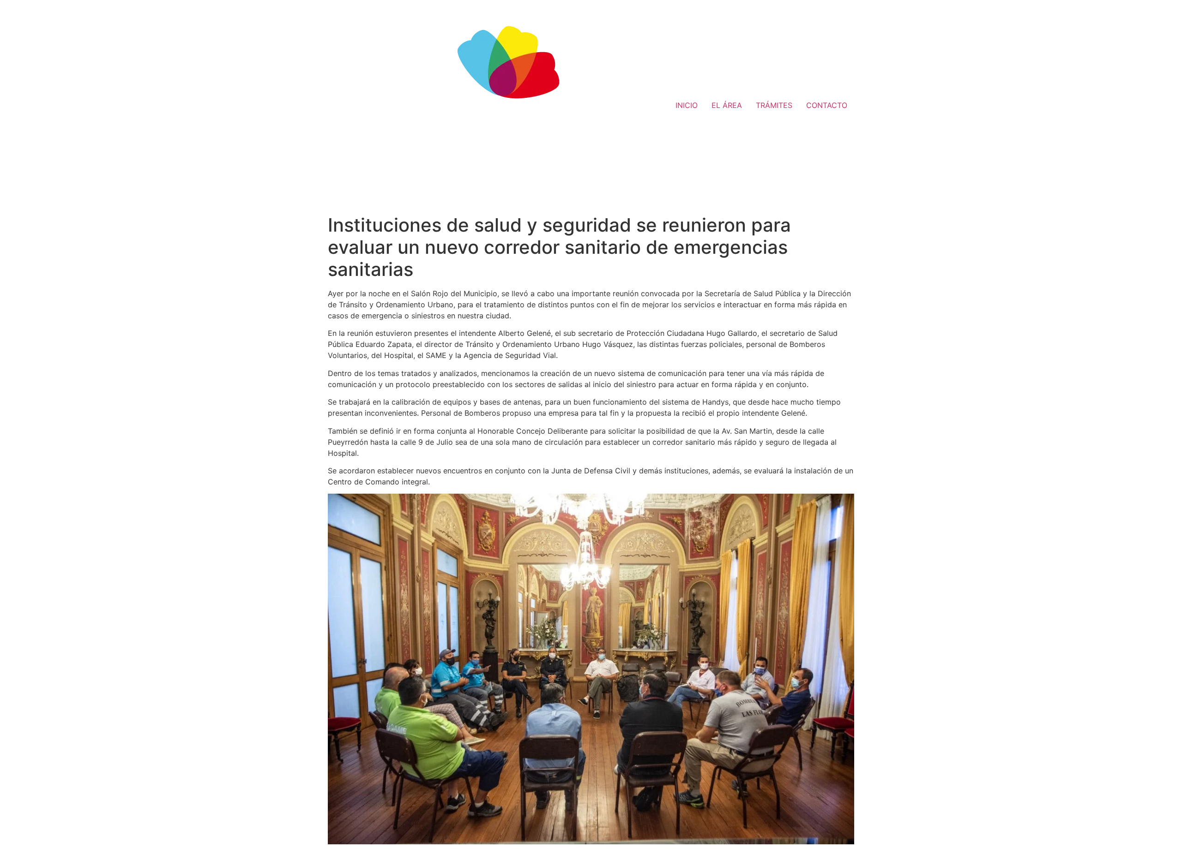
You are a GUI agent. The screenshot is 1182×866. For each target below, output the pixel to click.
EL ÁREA (727, 105)
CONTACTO (826, 105)
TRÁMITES (774, 105)
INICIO (686, 105)
